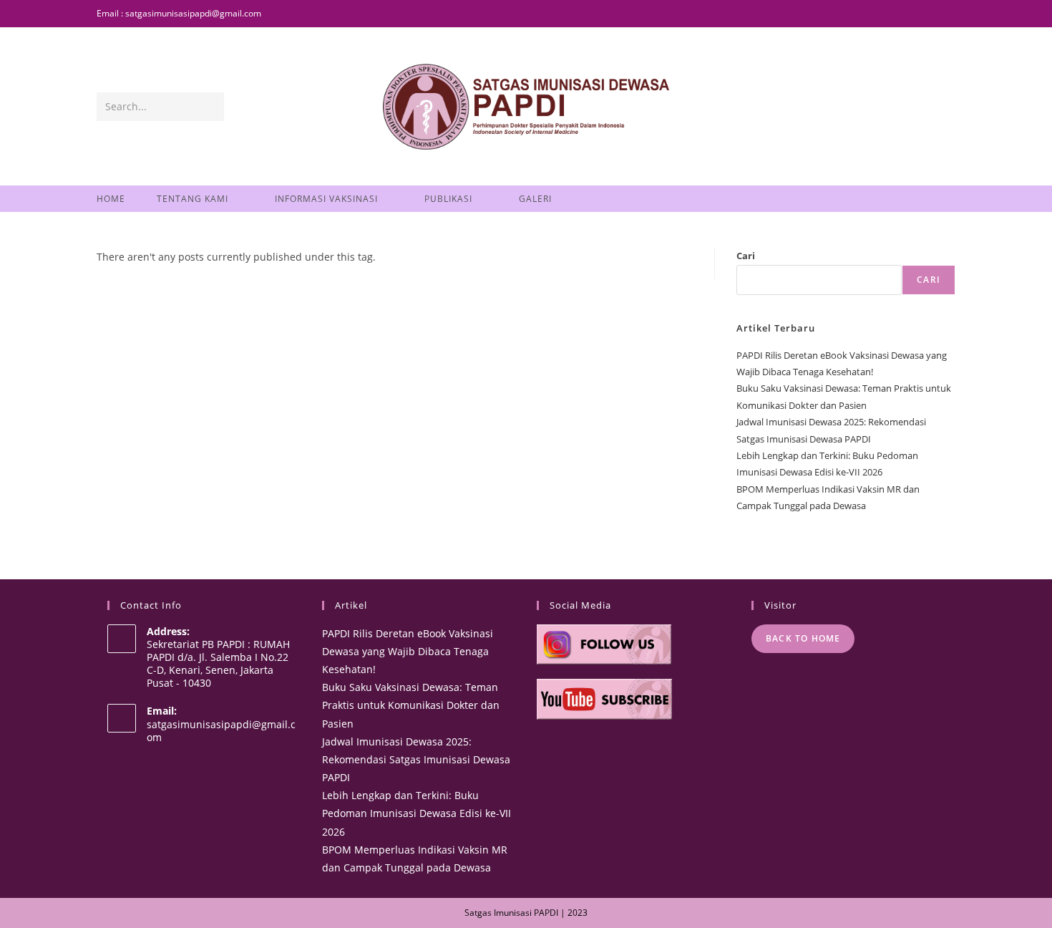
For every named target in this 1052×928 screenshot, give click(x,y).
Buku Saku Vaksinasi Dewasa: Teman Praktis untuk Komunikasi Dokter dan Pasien (411, 705)
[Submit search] (210, 106)
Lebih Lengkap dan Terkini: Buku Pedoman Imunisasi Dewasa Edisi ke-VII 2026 (416, 813)
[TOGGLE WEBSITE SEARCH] (587, 198)
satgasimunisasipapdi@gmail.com (221, 730)
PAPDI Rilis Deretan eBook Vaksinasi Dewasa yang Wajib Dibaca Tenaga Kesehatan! (407, 651)
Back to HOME (803, 638)
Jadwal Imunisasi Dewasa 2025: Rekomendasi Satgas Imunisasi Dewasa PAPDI (416, 759)
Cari (745, 255)
